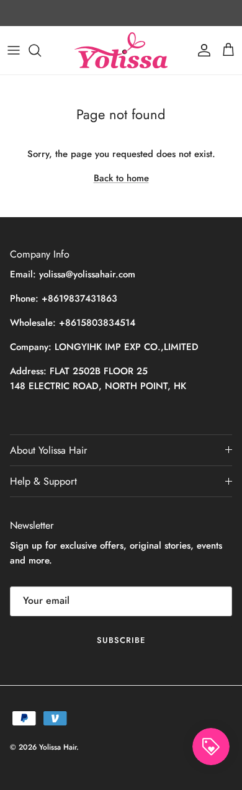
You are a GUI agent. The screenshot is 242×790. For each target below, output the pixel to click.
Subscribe (121, 640)
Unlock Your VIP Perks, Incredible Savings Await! (121, 18)
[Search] (41, 50)
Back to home (121, 178)
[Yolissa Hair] (121, 50)
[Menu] (13, 50)
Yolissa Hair (57, 747)
